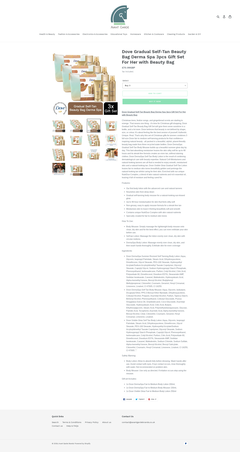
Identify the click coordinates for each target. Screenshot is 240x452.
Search (55, 422)
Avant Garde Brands (66, 443)
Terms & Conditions (71, 422)
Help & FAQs (72, 426)
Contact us (57, 426)
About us (106, 422)
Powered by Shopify (82, 443)
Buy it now (155, 101)
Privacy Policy (91, 422)
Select (125, 80)
